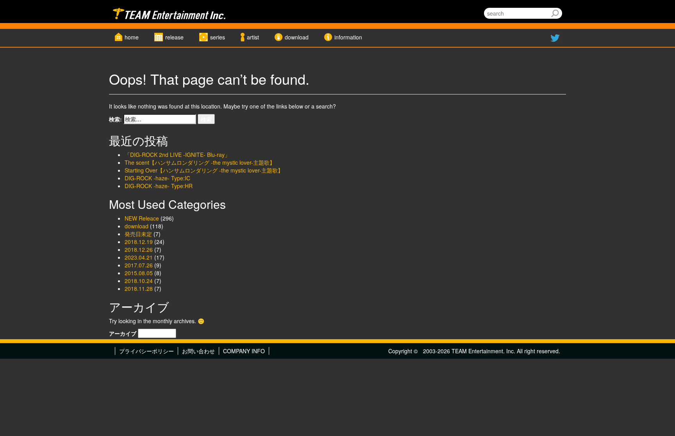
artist (253, 37)
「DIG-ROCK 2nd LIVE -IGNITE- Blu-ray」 (177, 154)
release (174, 37)
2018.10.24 (139, 281)
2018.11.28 (139, 288)
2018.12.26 (139, 249)
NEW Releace (142, 218)
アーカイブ (122, 333)
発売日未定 (138, 234)
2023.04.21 (139, 257)
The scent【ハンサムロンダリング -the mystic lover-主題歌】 (200, 162)
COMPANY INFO (244, 351)
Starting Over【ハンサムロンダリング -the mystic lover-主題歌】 (204, 170)
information (348, 37)
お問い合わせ (198, 351)
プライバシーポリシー (146, 351)
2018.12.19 (139, 242)
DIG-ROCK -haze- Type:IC (157, 178)
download (297, 37)
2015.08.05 (139, 273)
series (217, 37)
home (132, 37)
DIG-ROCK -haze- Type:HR (159, 186)
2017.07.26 (139, 265)
